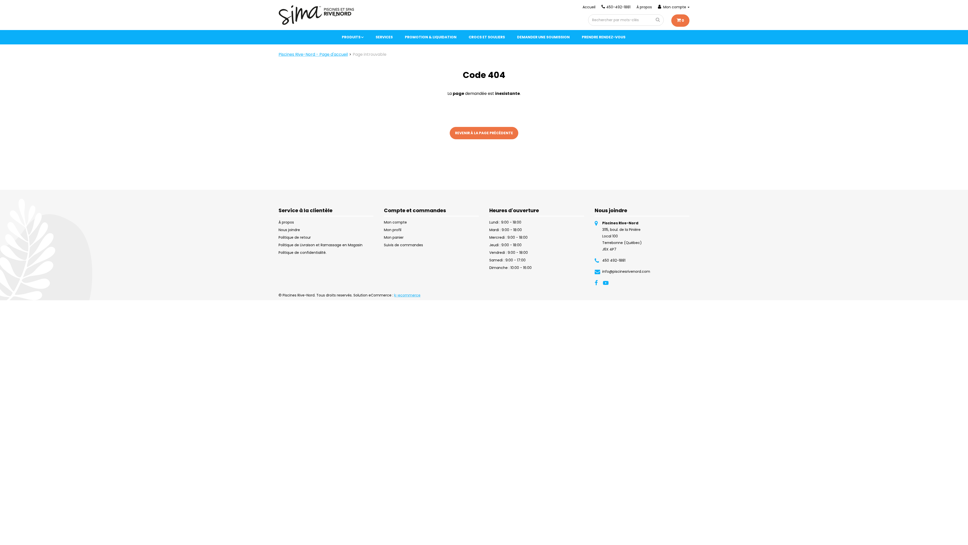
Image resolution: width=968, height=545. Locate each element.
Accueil (589, 7)
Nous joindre (289, 229)
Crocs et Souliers (487, 37)
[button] (680, 20)
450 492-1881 (613, 260)
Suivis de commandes (403, 245)
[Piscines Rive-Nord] (317, 15)
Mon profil (392, 229)
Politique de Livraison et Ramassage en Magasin (320, 245)
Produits (351, 37)
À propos (644, 7)
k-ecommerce (407, 295)
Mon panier (394, 237)
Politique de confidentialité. (302, 252)
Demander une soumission (543, 37)
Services (384, 37)
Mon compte (674, 7)
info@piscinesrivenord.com (626, 271)
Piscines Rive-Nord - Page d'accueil (313, 54)
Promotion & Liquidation (431, 37)
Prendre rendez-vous (603, 37)
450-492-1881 (618, 7)
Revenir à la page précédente (484, 132)
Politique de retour (295, 237)
